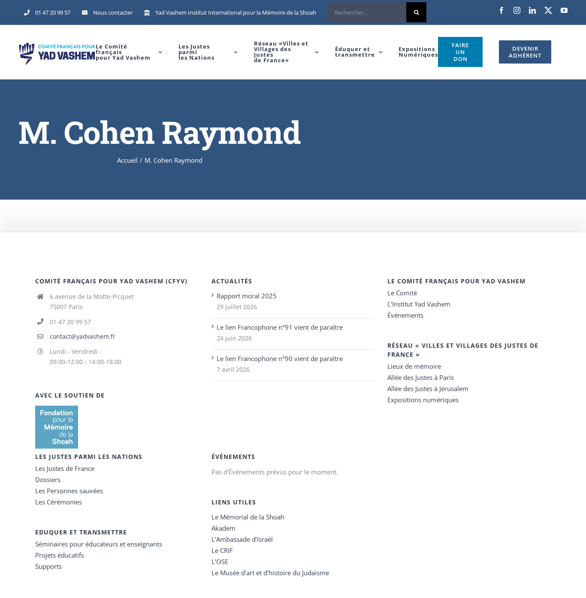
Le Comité (402, 292)
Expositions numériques (423, 399)
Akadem (223, 528)
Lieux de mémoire (414, 366)
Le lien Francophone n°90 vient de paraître (280, 358)
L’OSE (219, 561)
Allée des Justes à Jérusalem (427, 388)
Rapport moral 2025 (247, 295)
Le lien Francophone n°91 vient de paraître (280, 327)
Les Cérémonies (58, 502)
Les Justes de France (64, 468)
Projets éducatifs (59, 555)
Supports (48, 566)
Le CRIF (222, 550)
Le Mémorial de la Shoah (247, 517)
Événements (405, 315)
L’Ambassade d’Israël (242, 539)
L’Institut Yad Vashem (418, 304)
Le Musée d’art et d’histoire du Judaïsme (270, 572)
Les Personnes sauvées (69, 490)
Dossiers (47, 479)
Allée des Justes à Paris (420, 377)
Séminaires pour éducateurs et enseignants (98, 544)
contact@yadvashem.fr (82, 336)
